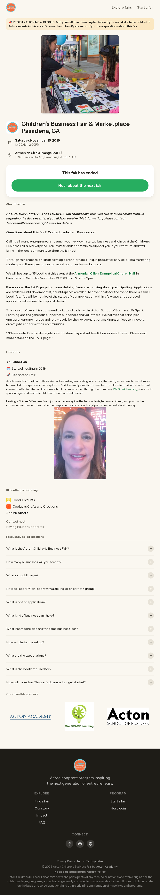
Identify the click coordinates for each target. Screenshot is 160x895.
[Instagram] (80, 844)
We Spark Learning (125, 389)
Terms (80, 861)
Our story (42, 808)
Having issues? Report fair (25, 527)
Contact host (15, 521)
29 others (20, 513)
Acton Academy (107, 866)
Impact (41, 815)
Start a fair (145, 7)
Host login (118, 808)
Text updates (94, 861)
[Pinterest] (90, 844)
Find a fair (42, 801)
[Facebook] (69, 844)
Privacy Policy (66, 861)
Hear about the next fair (80, 185)
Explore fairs (121, 7)
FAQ (42, 822)
